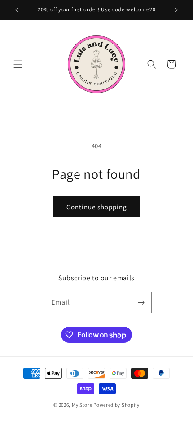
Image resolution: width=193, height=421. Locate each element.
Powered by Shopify (116, 405)
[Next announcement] (176, 10)
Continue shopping (96, 207)
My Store (82, 405)
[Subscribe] (141, 302)
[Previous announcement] (16, 10)
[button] (18, 64)
